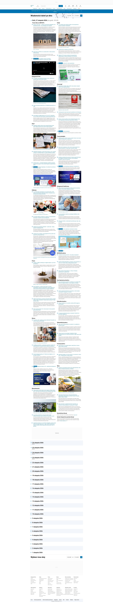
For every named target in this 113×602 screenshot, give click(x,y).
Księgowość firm (36, 76)
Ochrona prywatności (37, 599)
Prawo (54, 8)
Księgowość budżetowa (63, 186)
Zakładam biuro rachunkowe (69, 578)
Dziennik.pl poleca (61, 301)
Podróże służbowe (67, 592)
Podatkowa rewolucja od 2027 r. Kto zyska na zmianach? (68, 254)
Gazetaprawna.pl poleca (63, 280)
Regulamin (56, 599)
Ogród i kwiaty (76, 582)
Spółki (57, 579)
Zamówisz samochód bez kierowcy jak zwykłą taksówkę (66, 392)
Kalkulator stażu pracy (59, 593)
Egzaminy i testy (41, 592)
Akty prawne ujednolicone (51, 593)
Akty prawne (50, 587)
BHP (40, 582)
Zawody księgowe (33, 582)
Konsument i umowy (51, 580)
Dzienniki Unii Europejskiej (51, 592)
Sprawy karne (50, 579)
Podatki (32, 578)
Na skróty (75, 587)
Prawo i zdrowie (50, 584)
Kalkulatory (58, 587)
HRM (40, 583)
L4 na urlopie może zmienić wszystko (63, 47)
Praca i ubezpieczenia (59, 580)
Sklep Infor (49, 583)
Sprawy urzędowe (50, 581)
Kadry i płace (32, 593)
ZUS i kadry (32, 581)
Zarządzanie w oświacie (42, 593)
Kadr (58, 23)
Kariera (60, 599)
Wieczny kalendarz (66, 131)
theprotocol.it (75, 594)
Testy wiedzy (41, 596)
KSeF (79, 8)
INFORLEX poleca (61, 253)
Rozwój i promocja (33, 592)
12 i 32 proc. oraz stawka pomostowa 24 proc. (39, 103)
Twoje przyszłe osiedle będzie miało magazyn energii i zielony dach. (42, 412)
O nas (32, 599)
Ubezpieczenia (41, 580)
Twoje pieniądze (59, 8)
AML (65, 583)
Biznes (43, 8)
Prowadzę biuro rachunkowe (69, 579)
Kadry (40, 8)
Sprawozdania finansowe (68, 582)
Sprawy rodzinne (50, 578)
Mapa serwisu (77, 599)
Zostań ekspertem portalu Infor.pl (65, 417)
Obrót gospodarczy (33, 580)
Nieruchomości (69, 8)
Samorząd (59, 84)
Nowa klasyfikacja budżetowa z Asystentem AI (71, 166)
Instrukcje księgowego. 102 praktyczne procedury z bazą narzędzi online (43, 187)
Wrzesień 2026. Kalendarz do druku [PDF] (65, 49)
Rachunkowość (33, 579)
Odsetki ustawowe (67, 593)
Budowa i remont (76, 581)
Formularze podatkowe (77, 593)
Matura (40, 594)
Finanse (75, 580)
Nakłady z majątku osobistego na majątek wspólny (40, 284)
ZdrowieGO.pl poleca (62, 322)
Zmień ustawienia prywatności (48, 599)
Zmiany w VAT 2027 (36, 49)
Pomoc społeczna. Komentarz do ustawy (64, 248)
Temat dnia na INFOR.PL (38, 23)
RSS (63, 599)
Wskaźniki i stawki (68, 587)
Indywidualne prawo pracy (43, 578)
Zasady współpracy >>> (63, 420)
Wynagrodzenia (41, 579)
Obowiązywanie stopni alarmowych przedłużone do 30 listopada (69, 112)
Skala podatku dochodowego (69, 594)
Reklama (71, 599)
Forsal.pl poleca (61, 343)
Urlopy (40, 581)
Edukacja (74, 8)
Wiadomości (75, 578)
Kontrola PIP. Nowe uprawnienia (68, 63)
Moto (64, 8)
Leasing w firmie (58, 582)
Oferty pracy (75, 595)
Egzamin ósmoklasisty (42, 595)
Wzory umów (75, 592)
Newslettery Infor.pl (62, 413)
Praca (49, 582)
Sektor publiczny (48, 8)
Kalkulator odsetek (59, 592)
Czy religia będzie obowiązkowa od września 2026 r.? (40, 214)
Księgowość (35, 8)
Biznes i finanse (58, 578)
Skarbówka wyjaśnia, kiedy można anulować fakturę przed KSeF (42, 149)
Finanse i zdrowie (58, 583)
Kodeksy (49, 594)
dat (63, 250)
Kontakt (67, 599)
